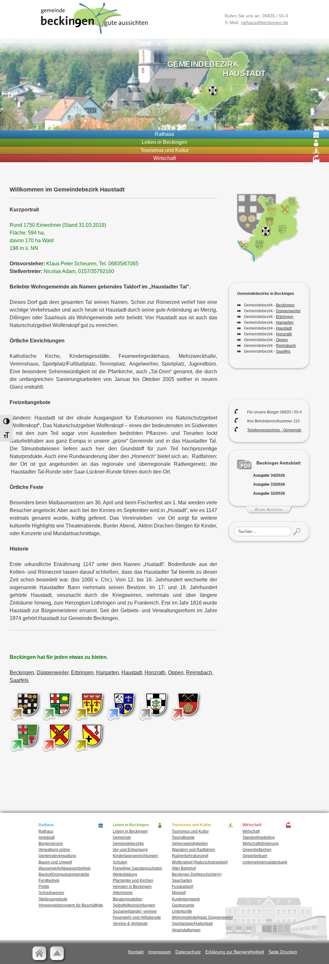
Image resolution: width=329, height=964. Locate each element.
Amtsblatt (47, 837)
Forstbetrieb (49, 880)
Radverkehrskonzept (190, 855)
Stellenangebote (53, 899)
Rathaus (46, 831)
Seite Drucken (283, 951)
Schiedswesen (51, 892)
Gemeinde (122, 837)
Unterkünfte (182, 911)
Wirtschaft (251, 831)
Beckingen (22, 672)
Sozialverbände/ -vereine (135, 911)
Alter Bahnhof (184, 868)
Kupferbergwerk (186, 899)
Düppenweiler (52, 672)
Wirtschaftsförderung (261, 843)
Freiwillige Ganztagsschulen (137, 868)
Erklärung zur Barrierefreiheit (234, 951)
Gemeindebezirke (128, 843)
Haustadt (131, 672)
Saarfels (19, 680)
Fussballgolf (182, 886)
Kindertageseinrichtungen (135, 855)
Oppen (175, 672)
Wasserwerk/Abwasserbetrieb (65, 868)
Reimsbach (199, 672)
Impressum (159, 951)
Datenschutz (188, 951)
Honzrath (155, 672)
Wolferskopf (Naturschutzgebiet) (200, 862)
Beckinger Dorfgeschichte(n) (197, 874)
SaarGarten (182, 880)
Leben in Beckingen (130, 831)
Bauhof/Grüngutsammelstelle (64, 874)
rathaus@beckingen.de (264, 22)
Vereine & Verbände (130, 923)
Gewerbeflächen (257, 849)
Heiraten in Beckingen (132, 886)
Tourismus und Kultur (190, 831)
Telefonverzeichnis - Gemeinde (274, 430)
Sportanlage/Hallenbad (192, 923)
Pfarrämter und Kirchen (133, 880)
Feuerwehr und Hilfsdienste (137, 917)
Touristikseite (183, 837)
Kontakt (136, 951)
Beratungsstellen (127, 899)
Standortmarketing (259, 837)
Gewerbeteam (255, 855)
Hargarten (107, 672)
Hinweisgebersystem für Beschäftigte (71, 905)
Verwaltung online (54, 849)
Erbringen (82, 672)
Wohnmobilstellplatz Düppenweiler (202, 917)
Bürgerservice (51, 843)
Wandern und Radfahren (193, 849)
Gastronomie (183, 905)
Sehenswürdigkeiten (190, 843)
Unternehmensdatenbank (265, 862)
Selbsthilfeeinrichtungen (134, 905)
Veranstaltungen (186, 930)
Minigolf (179, 892)
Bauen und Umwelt (55, 862)
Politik (44, 886)
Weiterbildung (125, 874)
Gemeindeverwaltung (57, 855)
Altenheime (123, 892)
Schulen (120, 862)
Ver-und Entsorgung (130, 849)
